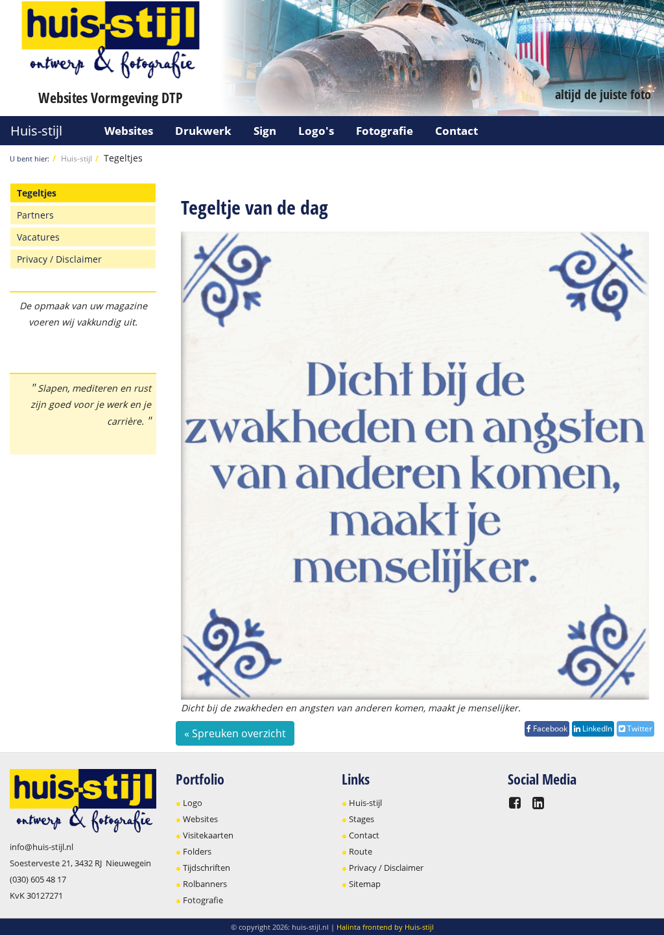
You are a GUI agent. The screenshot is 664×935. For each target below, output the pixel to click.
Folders (197, 851)
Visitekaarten (208, 835)
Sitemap (365, 884)
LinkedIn (596, 728)
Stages (361, 819)
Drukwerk (203, 130)
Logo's (316, 130)
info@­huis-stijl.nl (41, 847)
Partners (35, 215)
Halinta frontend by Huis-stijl (385, 927)
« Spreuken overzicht (235, 733)
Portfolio (200, 778)
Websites (128, 130)
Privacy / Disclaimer (59, 259)
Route (360, 851)
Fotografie (384, 130)
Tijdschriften (206, 867)
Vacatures (38, 237)
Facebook (549, 728)
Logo (192, 803)
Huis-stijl (36, 130)
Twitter (638, 728)
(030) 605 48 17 (38, 879)
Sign (265, 130)
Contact (456, 130)
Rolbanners (205, 884)
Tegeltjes (123, 158)
